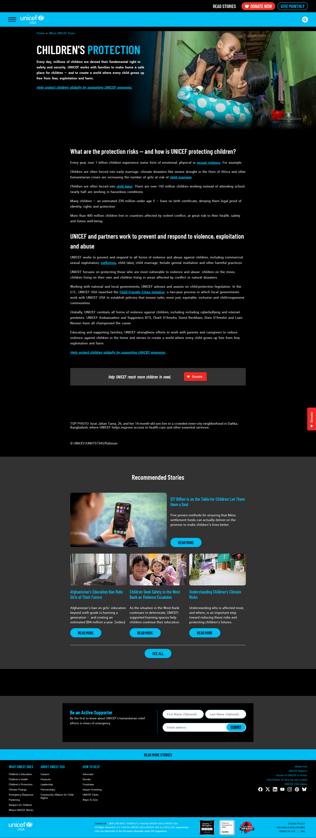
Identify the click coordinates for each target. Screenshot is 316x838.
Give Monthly (293, 6)
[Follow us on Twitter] (268, 789)
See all (158, 653)
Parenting (14, 800)
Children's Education (20, 774)
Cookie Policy (296, 824)
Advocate (88, 774)
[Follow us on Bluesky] (304, 789)
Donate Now (261, 6)
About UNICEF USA (53, 766)
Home (41, 33)
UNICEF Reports (298, 771)
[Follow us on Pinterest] (297, 789)
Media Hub (301, 766)
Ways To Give (90, 800)
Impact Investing (92, 789)
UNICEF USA (32, 19)
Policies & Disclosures (291, 827)
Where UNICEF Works (21, 810)
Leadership (47, 784)
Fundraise (88, 784)
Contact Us (100, 823)
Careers (45, 774)
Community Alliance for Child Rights (57, 796)
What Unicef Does (21, 766)
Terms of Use (287, 831)
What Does (62, 33)
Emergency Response (21, 794)
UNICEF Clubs (91, 794)
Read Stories (224, 6)
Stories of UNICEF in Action (291, 775)
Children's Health (18, 779)
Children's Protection (21, 784)
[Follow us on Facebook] (260, 789)
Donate (87, 779)
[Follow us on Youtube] (282, 789)
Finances (46, 779)
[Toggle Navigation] (12, 20)
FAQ (303, 831)
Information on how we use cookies (287, 779)
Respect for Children (20, 805)
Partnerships (48, 789)
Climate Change (18, 789)
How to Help (91, 766)
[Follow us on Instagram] (290, 789)
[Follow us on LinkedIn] (275, 789)
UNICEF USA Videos (296, 784)
